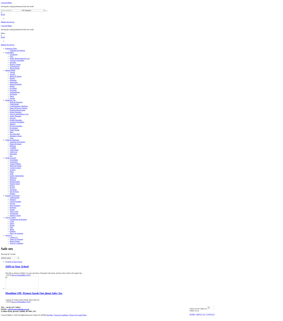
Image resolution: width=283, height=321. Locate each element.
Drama (12, 225)
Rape (11, 132)
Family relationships (17, 176)
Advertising (14, 160)
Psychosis (13, 90)
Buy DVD (27, 275)
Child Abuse (14, 150)
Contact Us (14, 237)
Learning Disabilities (17, 122)
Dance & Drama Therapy (19, 108)
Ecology (13, 170)
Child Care (13, 152)
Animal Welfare (15, 164)
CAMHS (13, 148)
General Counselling (17, 60)
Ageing (12, 72)
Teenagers (13, 190)
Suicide (12, 98)
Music (12, 229)
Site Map (50, 315)
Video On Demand (16, 239)
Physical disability (16, 126)
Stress (12, 96)
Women (12, 194)
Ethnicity (13, 200)
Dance (12, 223)
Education (13, 154)
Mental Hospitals (16, 84)
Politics (12, 186)
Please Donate (15, 241)
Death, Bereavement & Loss (20, 58)
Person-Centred (15, 64)
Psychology (14, 128)
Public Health (14, 130)
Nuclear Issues (15, 184)
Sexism (12, 209)
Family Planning (15, 116)
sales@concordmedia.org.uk (18, 309)
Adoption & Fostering (17, 50)
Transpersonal (14, 66)
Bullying (13, 146)
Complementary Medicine (19, 106)
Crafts (12, 221)
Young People (15, 68)
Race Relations (15, 205)
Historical (13, 178)
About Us (8, 235)
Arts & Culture (10, 217)
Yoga (11, 138)
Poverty (12, 188)
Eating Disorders (15, 112)
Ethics (12, 172)
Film (11, 227)
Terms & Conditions (61, 315)
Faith (11, 174)
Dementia (13, 80)
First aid (12, 118)
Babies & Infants (15, 76)
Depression (14, 82)
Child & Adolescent (12, 140)
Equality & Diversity (12, 196)
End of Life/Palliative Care (19, 114)
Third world (14, 211)
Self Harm (13, 94)
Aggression (14, 162)
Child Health (14, 104)
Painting (12, 231)
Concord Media (6, 3)
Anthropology (15, 198)
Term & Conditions (16, 243)
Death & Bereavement (17, 110)
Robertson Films (11, 48)
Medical (12, 124)
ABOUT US (200, 314)
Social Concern (10, 158)
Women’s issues (15, 215)
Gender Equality (15, 202)
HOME (192, 314)
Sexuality (13, 62)
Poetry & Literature (16, 233)
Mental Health (10, 70)
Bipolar (12, 78)
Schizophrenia (15, 92)
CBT (11, 56)
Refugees (13, 207)
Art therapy (14, 54)
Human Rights (15, 182)
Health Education (16, 120)
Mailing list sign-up (7, 22)
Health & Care (10, 100)
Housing (13, 180)
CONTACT (210, 314)
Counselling (9, 52)
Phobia (12, 86)
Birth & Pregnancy (16, 102)
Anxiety (12, 74)
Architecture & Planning (18, 219)
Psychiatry (13, 88)
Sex (11, 156)
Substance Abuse (16, 136)
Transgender (14, 213)
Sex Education (15, 134)
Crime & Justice (15, 168)
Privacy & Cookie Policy (78, 315)
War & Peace (14, 192)
